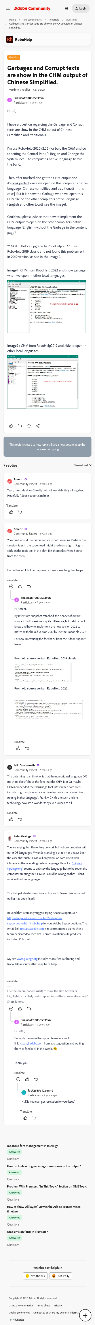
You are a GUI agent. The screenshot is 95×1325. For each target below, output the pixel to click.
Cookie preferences (19, 1312)
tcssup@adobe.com (32, 928)
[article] (47, 496)
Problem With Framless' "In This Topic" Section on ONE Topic (47, 1186)
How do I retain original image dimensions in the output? (44, 1166)
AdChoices (18, 1319)
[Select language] (66, 8)
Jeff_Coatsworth (24, 765)
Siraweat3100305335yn (29, 98)
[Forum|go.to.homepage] (32, 8)
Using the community (21, 1305)
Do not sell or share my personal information (58, 1312)
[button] (8, 9)
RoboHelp (54, 19)
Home (12, 19)
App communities (32, 19)
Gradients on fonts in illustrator (27, 1231)
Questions (71, 19)
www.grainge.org (27, 958)
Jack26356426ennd (40, 1090)
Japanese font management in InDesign (33, 1145)
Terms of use (43, 1305)
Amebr (18, 479)
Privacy (58, 1305)
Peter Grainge (22, 836)
